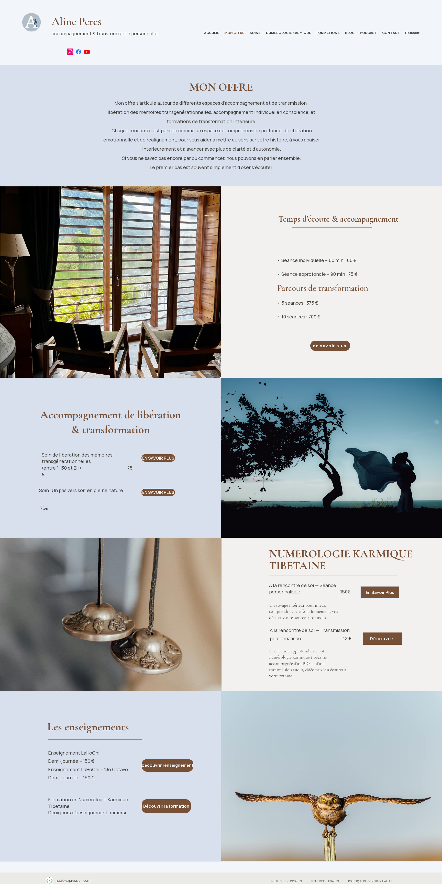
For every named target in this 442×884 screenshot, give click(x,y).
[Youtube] (87, 52)
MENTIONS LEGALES (325, 881)
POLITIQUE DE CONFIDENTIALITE (370, 881)
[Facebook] (78, 52)
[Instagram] (70, 52)
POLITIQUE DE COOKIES (286, 881)
